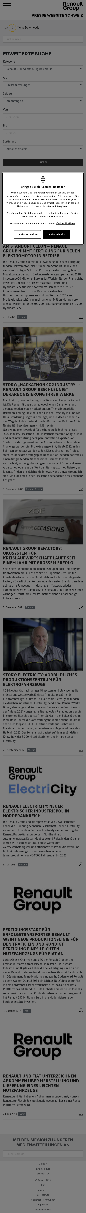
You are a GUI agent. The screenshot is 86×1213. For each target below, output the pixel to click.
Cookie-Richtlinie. (65, 223)
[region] (43, 208)
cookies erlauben (56, 234)
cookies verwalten (27, 234)
